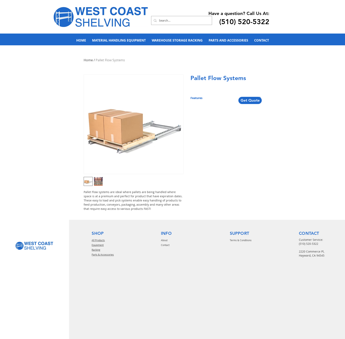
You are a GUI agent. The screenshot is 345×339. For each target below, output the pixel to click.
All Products (98, 240)
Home (88, 60)
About (164, 240)
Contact (165, 245)
